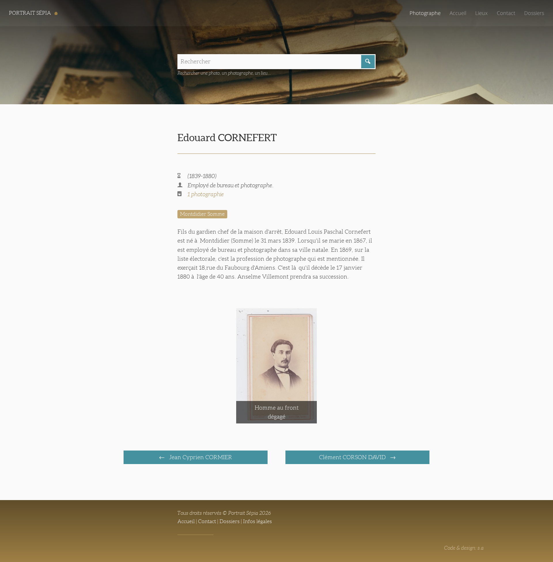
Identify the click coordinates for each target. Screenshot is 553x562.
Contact (506, 13)
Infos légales (257, 521)
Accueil (458, 13)
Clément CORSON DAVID (353, 457)
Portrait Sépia (30, 13)
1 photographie (206, 194)
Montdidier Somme (202, 214)
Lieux (481, 13)
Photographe (425, 13)
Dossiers (534, 13)
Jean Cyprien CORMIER (200, 457)
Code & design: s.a (464, 548)
